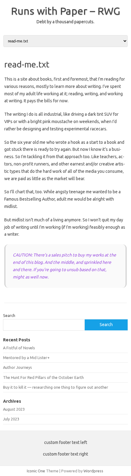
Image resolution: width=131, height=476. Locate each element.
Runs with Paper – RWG (65, 10)
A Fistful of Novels (19, 348)
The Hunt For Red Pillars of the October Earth (43, 377)
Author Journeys (17, 367)
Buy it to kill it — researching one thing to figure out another (55, 387)
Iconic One (36, 471)
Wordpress (93, 471)
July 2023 (11, 419)
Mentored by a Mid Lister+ (26, 357)
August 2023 (14, 409)
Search (9, 315)
